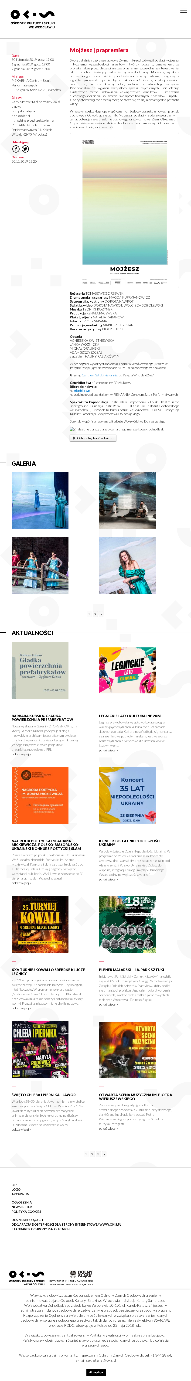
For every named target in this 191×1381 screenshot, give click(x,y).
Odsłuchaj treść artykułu (95, 438)
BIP (14, 1185)
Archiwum (21, 1194)
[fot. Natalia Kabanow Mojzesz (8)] (127, 528)
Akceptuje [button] (96, 1372)
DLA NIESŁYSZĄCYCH (27, 1220)
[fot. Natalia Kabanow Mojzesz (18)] (127, 593)
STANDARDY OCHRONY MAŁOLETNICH (41, 1229)
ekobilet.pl (82, 390)
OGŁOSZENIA (22, 1202)
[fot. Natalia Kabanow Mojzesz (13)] (40, 593)
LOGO (16, 1189)
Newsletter (22, 1207)
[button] (185, 48)
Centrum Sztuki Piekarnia (99, 375)
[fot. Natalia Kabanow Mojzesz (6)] (40, 528)
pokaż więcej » (21, 754)
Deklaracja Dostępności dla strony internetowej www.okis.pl (66, 1224)
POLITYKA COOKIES (26, 1212)
